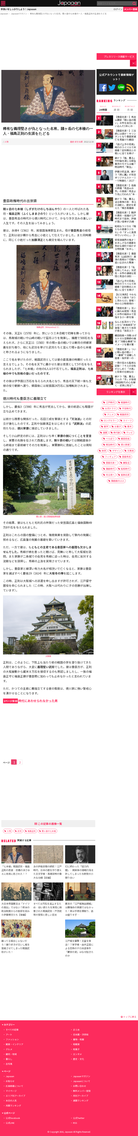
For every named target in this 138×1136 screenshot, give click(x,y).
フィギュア (110, 456)
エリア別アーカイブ (15, 1095)
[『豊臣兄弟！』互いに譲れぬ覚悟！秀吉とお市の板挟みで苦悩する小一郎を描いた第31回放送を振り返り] (104, 312)
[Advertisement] (48, 43)
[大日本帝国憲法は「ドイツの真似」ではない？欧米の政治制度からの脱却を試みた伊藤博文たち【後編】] (16, 892)
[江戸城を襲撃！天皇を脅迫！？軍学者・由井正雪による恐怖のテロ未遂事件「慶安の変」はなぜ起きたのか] (80, 929)
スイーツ (127, 420)
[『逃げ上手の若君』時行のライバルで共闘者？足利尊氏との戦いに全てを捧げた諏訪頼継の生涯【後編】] (104, 285)
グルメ (9, 1049)
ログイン (118, 9)
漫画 (105, 432)
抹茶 (104, 450)
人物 (6, 141)
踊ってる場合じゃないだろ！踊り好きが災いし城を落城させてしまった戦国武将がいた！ (15, 946)
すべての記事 (12, 1029)
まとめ (76, 1029)
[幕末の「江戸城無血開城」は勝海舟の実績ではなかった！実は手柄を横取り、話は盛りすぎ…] (80, 892)
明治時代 (110, 444)
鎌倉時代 (110, 468)
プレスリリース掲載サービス (119, 56)
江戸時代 (110, 402)
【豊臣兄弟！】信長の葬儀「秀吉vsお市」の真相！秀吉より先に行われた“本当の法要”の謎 (126, 191)
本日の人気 (11, 1100)
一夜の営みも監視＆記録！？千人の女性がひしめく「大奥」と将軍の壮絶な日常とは (125, 368)
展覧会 (126, 462)
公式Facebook (103, 87)
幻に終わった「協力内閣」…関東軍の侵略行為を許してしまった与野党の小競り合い (79, 872)
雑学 (106, 426)
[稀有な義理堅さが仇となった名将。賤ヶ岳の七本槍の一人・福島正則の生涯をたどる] (48, 97)
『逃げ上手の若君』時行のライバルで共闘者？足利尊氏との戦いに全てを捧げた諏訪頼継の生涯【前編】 (125, 151)
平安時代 (126, 408)
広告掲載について (14, 1086)
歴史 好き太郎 (76, 141)
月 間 (130, 108)
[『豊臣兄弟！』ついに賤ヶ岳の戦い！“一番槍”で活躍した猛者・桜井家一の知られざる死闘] (104, 353)
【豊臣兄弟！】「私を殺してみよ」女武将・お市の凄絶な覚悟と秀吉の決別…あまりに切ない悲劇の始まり (125, 274)
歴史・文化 (78, 1059)
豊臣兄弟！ (111, 462)
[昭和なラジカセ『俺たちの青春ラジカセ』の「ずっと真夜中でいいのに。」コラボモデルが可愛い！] (104, 230)
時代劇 (116, 432)
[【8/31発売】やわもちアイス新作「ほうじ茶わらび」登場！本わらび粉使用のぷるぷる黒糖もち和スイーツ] (104, 298)
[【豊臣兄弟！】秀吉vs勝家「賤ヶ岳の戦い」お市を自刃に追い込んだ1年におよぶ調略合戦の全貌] (104, 121)
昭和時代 (125, 468)
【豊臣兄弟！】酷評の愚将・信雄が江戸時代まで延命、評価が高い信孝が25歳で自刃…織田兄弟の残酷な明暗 (125, 220)
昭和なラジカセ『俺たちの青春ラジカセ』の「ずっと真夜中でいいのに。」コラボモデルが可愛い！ (125, 233)
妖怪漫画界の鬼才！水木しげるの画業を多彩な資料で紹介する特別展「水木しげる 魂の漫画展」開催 (125, 245)
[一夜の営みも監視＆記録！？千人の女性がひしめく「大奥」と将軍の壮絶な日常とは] (104, 366)
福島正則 (32, 830)
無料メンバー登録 (82, 1090)
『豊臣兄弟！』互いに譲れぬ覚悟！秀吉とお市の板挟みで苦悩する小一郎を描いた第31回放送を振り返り (125, 315)
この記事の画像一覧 (49, 823)
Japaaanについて (81, 1081)
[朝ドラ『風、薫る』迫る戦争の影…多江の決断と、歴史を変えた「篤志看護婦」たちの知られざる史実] (104, 203)
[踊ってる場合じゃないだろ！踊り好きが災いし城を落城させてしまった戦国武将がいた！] (16, 929)
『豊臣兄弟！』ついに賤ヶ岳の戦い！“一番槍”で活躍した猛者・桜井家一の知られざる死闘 (125, 355)
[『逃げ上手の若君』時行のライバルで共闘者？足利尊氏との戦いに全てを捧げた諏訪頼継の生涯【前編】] (104, 148)
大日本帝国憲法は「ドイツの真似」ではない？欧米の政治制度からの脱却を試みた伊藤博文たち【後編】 (15, 909)
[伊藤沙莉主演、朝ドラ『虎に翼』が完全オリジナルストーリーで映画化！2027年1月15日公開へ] (104, 175)
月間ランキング (13, 1105)
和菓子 (76, 1049)
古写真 (9, 1063)
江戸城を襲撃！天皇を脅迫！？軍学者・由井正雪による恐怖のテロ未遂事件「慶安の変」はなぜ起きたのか (79, 948)
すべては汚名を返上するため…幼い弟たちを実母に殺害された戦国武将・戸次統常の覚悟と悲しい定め (47, 909)
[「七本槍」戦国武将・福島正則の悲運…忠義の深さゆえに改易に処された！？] (16, 854)
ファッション (12, 1039)
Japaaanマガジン (19, 13)
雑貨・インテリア (14, 1044)
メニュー (3, 3)
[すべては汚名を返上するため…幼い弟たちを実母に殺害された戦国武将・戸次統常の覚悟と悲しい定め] (48, 892)
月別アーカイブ (80, 1095)
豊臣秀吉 (126, 456)
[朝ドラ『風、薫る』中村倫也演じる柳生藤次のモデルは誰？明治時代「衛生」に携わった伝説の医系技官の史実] (104, 162)
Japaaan (69, 3)
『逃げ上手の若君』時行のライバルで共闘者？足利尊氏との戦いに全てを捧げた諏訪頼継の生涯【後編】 (125, 288)
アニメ (110, 414)
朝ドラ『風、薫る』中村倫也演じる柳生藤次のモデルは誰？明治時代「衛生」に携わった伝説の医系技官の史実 (125, 165)
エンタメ (77, 1054)
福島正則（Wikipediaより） (48, 327)
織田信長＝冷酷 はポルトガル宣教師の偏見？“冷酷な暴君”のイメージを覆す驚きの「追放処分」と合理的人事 (125, 343)
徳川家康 (125, 444)
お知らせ (10, 1081)
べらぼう (110, 438)
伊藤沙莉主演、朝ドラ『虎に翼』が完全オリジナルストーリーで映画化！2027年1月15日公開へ (125, 177)
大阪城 (48, 656)
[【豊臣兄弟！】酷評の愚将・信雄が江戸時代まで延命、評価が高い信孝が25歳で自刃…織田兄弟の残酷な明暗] (104, 216)
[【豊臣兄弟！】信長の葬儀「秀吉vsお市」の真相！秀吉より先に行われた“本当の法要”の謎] (104, 189)
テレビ (129, 432)
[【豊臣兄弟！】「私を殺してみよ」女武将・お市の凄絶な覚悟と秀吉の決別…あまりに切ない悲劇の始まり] (104, 271)
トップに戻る (129, 1016)
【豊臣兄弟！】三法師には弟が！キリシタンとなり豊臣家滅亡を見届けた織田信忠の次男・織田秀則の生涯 (125, 138)
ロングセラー (110, 420)
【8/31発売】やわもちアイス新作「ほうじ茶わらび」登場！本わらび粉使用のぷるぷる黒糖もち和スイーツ (125, 302)
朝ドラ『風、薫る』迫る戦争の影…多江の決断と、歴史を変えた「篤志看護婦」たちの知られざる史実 (125, 206)
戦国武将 (124, 414)
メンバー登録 (130, 9)
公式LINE (121, 87)
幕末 (129, 426)
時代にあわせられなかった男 (31, 701)
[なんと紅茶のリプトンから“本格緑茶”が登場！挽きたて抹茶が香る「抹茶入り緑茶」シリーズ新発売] (104, 325)
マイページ (11, 1090)
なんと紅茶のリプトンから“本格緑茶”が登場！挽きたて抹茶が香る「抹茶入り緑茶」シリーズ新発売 (125, 327)
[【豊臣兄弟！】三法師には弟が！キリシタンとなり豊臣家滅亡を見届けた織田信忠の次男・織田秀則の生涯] (104, 134)
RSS (130, 87)
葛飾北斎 (125, 474)
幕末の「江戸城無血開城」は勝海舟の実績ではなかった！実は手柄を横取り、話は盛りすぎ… (79, 909)
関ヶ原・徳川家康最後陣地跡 (48, 516)
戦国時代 (125, 402)
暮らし (9, 1059)
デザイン (116, 450)
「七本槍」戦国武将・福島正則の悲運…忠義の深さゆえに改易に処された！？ (15, 870)
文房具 (130, 450)
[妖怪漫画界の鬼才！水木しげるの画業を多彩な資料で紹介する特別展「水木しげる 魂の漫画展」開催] (104, 244)
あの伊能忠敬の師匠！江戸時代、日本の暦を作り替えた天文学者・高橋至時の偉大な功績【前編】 (47, 872)
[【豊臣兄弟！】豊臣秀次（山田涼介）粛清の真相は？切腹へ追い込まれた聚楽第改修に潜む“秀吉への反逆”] (104, 257)
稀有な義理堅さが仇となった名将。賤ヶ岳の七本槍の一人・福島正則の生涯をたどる (68, 13)
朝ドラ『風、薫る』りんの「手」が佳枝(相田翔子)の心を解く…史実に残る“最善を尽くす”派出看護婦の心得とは (125, 384)
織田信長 (125, 438)
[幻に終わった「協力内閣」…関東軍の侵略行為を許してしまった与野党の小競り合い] (80, 854)
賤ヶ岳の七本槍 (49, 830)
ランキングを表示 (115, 392)
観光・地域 (11, 1054)
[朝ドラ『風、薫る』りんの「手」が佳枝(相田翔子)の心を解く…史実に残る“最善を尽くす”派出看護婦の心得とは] (104, 380)
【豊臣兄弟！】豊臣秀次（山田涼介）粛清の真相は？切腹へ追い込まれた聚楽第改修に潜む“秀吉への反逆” (125, 261)
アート (9, 1034)
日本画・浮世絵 (80, 1034)
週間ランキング (80, 1100)
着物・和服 (78, 1039)
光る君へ (110, 474)
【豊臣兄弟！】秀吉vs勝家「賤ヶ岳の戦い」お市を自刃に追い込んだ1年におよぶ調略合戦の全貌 (125, 122)
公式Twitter (112, 87)
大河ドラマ (110, 408)
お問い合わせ (79, 1086)
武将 (20, 830)
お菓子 (117, 426)
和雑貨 (76, 1044)
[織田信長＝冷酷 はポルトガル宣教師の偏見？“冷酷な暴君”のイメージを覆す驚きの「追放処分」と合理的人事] (104, 339)
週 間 (116, 108)
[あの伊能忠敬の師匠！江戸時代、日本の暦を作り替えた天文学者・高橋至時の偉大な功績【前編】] (48, 854)
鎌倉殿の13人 (117, 480)
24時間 (103, 108)
